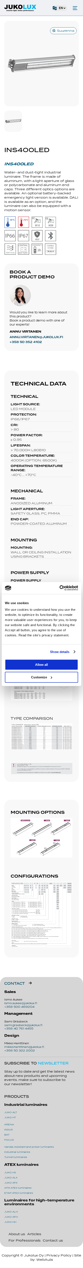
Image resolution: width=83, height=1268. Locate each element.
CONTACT (14, 983)
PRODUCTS (16, 1096)
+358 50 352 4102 (26, 342)
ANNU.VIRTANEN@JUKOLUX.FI (36, 337)
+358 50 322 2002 (19, 1050)
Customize (39, 677)
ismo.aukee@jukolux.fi (20, 1003)
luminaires (21, 1164)
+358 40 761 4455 (18, 1028)
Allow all (41, 664)
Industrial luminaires (25, 1104)
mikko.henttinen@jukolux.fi (24, 1047)
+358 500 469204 (19, 1007)
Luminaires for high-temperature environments (39, 1202)
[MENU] (75, 8)
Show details (59, 652)
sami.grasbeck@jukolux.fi (23, 1025)
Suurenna (65, 31)
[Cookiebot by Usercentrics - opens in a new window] (59, 588)
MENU (75, 8)
